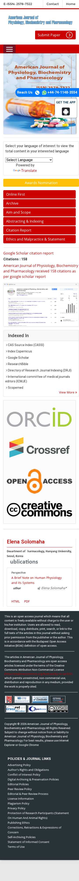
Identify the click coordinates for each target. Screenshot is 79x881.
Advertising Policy (19, 765)
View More (67, 392)
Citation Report (18, 230)
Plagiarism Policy (18, 803)
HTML (15, 601)
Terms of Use (16, 847)
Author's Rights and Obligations (28, 770)
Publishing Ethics (19, 823)
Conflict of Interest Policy (24, 775)
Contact (53, 4)
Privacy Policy (16, 808)
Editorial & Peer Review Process (28, 794)
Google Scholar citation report (28, 253)
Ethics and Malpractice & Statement (35, 239)
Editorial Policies (18, 784)
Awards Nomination (41, 182)
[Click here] (41, 304)
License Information (21, 799)
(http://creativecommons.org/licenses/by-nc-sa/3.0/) (38, 674)
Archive (12, 203)
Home (70, 4)
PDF (27, 601)
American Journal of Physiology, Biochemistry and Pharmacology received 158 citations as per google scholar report (40, 271)
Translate (29, 170)
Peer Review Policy (20, 789)
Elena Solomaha (53, 588)
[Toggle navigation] (9, 49)
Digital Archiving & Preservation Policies (33, 779)
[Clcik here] (39, 416)
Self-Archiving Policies (22, 837)
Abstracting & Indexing (25, 221)
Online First (15, 194)
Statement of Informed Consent (28, 842)
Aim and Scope (18, 212)
